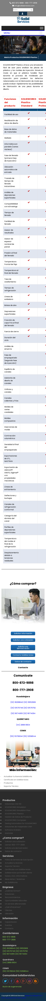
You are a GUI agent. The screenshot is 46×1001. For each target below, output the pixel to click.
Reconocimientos (12, 897)
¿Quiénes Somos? (12, 891)
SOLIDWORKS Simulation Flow (17, 810)
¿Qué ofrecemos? (13, 907)
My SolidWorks (11, 882)
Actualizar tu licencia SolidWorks (18, 776)
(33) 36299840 (16, 702)
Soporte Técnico (11, 786)
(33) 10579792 (29, 708)
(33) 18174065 (17, 713)
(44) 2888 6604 (23, 725)
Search (15, 10)
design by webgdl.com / (34, 996)
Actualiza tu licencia (13, 863)
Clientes (8, 910)
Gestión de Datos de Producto (18, 817)
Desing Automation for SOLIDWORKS (21, 823)
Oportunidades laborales (16, 900)
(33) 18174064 (29, 713)
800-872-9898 (9, 937)
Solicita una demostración (16, 848)
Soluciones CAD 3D (13, 804)
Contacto (9, 928)
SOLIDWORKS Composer (15, 820)
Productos (8, 783)
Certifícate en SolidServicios (16, 779)
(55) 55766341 (16, 736)
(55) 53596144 (29, 736)
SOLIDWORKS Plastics (14, 813)
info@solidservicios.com (24, 5)
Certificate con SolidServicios (17, 869)
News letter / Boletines (15, 879)
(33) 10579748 (16, 708)
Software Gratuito (13, 830)
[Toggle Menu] (41, 28)
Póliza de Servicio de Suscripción (19, 859)
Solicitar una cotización (15, 841)
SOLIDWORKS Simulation (15, 807)
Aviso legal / (21, 998)
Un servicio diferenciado (15, 904)
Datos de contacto (13, 851)
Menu (7, 33)
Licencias (9, 833)
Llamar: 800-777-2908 (15, 845)
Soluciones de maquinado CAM (18, 826)
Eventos (8, 925)
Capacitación (11, 922)
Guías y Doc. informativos (16, 876)
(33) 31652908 (30, 702)
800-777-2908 (9, 939)
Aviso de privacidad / (9, 998)
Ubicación (9, 913)
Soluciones (9, 894)
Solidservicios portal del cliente (18, 872)
